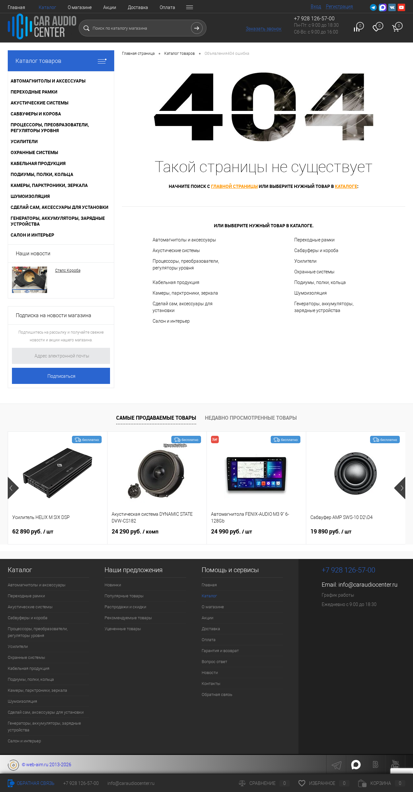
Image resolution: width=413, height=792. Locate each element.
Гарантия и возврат (220, 650)
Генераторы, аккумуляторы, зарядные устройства (324, 307)
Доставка (138, 7)
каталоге (346, 186)
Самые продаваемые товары (156, 417)
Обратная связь (217, 694)
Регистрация (339, 6)
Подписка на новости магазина (53, 315)
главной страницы (234, 186)
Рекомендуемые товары (128, 617)
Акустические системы (176, 250)
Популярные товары (124, 595)
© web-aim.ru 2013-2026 (45, 764)
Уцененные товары (123, 628)
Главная (16, 7)
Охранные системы (314, 271)
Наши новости (33, 253)
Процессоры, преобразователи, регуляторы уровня (186, 264)
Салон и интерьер (171, 321)
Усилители (305, 261)
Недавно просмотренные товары (251, 417)
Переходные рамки (314, 239)
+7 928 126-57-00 (348, 570)
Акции (109, 7)
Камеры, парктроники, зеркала (185, 293)
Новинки (113, 584)
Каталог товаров (38, 60)
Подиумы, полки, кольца (320, 282)
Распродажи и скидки (125, 606)
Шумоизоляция (310, 293)
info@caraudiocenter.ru (368, 584)
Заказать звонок (263, 28)
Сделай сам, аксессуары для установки (183, 307)
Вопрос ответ (214, 661)
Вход (316, 6)
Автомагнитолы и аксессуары (184, 239)
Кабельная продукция (176, 282)
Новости (210, 672)
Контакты (211, 683)
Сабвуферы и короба (316, 250)
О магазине (80, 7)
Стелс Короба (67, 270)
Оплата (167, 7)
